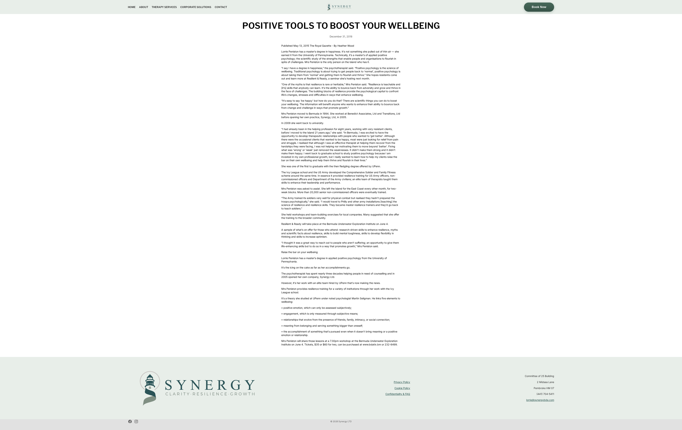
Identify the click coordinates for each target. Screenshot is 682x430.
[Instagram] (136, 421)
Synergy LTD (345, 421)
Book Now (539, 7)
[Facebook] (130, 421)
